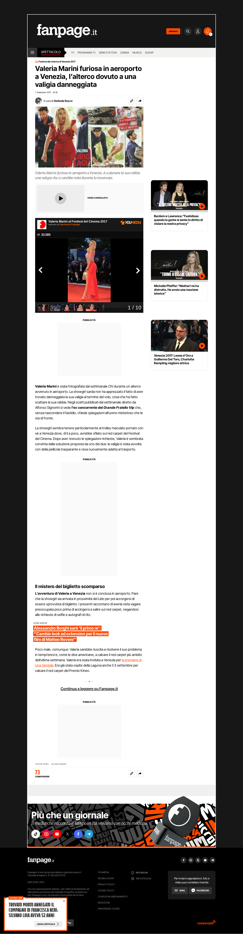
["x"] (67, 834)
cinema (124, 52)
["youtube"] (57, 834)
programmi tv (86, 52)
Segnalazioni (106, 878)
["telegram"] (88, 834)
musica (137, 52)
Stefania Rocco (63, 100)
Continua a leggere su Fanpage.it (89, 688)
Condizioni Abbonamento (113, 896)
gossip (149, 52)
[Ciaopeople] (206, 923)
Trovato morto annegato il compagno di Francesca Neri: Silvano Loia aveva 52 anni (33, 910)
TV (72, 52)
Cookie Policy (106, 890)
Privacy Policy (106, 884)
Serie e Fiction (108, 52)
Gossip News (42, 764)
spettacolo (51, 52)
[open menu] (32, 52)
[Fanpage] (41, 860)
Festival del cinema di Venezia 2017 (57, 61)
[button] (139, 100)
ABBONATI (173, 31)
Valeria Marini (58, 764)
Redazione (104, 902)
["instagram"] (46, 834)
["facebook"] (78, 834)
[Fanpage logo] (62, 31)
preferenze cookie (109, 908)
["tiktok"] (35, 834)
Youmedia (103, 872)
